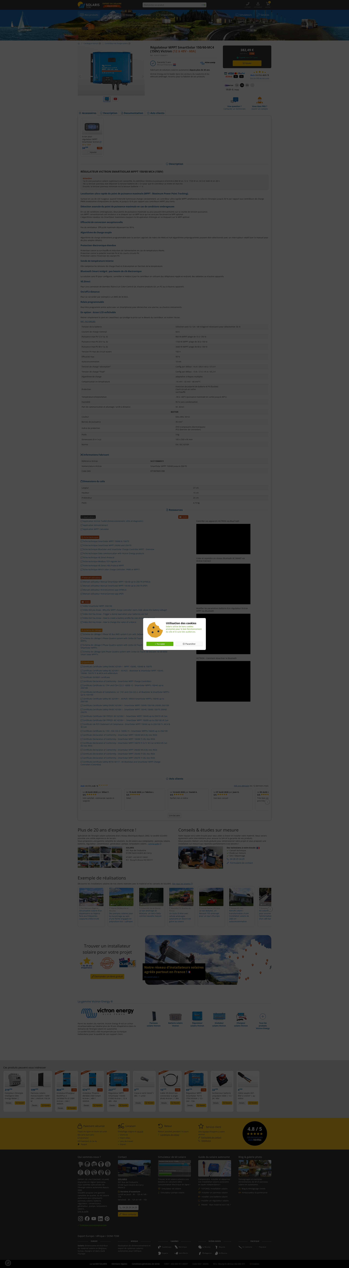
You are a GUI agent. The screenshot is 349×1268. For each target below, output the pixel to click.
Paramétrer (190, 644)
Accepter (161, 644)
